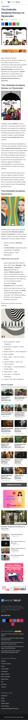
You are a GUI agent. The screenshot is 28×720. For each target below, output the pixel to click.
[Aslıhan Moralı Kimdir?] (5, 537)
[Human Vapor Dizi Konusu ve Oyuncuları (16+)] (7, 470)
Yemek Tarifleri (5, 668)
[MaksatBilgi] (14, 2)
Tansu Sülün (6, 19)
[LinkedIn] (10, 24)
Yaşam (3, 666)
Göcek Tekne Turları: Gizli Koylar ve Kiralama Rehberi (12, 634)
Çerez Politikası (5, 706)
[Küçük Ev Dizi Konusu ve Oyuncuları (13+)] (7, 439)
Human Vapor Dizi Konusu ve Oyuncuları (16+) (6, 477)
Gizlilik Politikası (5, 703)
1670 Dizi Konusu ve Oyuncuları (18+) (7, 413)
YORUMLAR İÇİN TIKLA (14, 485)
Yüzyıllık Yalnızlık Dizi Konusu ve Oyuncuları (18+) (20, 414)
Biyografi (3, 661)
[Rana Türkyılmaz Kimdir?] (5, 557)
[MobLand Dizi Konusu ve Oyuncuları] (21, 454)
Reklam (3, 700)
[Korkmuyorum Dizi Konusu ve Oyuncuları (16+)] (21, 439)
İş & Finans (4, 684)
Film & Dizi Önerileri (6, 663)
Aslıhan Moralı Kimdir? (17, 534)
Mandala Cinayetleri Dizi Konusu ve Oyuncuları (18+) (7, 430)
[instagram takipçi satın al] (14, 588)
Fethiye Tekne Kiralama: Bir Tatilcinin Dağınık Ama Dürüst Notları (12, 638)
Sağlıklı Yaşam (4, 679)
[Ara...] (26, 2)
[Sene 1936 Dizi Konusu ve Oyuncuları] (7, 454)
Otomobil (3, 687)
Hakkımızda (4, 695)
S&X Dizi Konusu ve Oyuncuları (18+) (20, 397)
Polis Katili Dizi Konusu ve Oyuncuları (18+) (6, 398)
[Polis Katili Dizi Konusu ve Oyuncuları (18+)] (7, 392)
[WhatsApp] (17, 24)
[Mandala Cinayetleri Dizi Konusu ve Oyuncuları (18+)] (7, 423)
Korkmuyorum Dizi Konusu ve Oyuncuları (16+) (20, 445)
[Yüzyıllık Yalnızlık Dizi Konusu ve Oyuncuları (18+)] (21, 407)
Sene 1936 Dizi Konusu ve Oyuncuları (5, 461)
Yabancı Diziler (5, 6)
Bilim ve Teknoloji (5, 676)
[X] (6, 24)
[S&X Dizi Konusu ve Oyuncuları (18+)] (21, 392)
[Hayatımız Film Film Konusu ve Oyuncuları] (5, 550)
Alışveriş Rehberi (5, 674)
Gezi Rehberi (4, 671)
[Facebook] (2, 24)
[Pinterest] (14, 24)
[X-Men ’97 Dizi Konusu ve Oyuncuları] (21, 470)
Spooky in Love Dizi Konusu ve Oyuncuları (20, 430)
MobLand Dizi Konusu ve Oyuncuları (19, 461)
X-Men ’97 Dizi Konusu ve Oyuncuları (19, 477)
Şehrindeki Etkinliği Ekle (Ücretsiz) (9, 708)
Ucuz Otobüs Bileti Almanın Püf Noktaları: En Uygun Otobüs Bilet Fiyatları (12, 647)
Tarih (2, 681)
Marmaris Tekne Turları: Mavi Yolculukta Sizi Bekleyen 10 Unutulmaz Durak (12, 643)
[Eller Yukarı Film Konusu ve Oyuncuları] (5, 544)
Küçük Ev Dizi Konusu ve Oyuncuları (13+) (6, 445)
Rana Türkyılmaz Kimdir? (17, 555)
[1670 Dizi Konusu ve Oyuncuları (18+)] (7, 407)
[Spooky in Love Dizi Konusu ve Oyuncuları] (21, 423)
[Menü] (2, 2)
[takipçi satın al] (14, 51)
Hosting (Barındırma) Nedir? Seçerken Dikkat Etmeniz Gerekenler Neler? (10, 651)
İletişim (3, 698)
